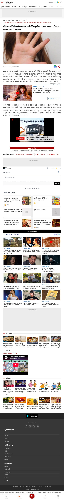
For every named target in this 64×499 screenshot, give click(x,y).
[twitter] (30, 426)
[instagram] (37, 426)
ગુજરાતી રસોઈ (7, 472)
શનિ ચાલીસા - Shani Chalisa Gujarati (32, 407)
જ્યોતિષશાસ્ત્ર (33, 7)
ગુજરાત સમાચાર (5, 7)
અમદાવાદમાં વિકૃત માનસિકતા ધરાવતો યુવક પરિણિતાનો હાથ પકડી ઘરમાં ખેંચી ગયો (32, 151)
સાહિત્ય (6, 475)
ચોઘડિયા (6, 459)
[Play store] (58, 2)
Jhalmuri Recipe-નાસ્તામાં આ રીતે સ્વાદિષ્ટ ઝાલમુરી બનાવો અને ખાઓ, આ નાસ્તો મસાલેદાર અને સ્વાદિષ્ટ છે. (56, 345)
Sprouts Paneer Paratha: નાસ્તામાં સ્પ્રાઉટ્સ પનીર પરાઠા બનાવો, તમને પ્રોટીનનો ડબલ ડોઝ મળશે (8, 345)
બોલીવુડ (24, 7)
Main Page (15, 486)
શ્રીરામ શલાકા (7, 457)
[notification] (61, 2)
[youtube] (33, 426)
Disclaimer (34, 486)
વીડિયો (8, 350)
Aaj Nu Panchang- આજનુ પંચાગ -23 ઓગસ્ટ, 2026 (20, 406)
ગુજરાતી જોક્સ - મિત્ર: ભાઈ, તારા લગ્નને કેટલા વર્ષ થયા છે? (31, 390)
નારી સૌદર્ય (7, 469)
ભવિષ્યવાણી (7, 448)
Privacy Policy (48, 486)
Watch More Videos (10, 353)
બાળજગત (6, 478)
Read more (20, 138)
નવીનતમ (8, 378)
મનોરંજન (42, 154)
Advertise (27, 486)
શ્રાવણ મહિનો (16, 7)
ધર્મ (57, 7)
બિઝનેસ (6, 441)
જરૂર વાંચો (9, 333)
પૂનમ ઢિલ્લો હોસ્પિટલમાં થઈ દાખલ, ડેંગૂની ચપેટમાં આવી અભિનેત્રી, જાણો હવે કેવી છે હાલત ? (8, 390)
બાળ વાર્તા (6, 480)
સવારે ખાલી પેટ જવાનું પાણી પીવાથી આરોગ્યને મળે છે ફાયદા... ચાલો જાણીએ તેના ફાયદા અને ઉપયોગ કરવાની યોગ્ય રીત (20, 345)
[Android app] (32, 416)
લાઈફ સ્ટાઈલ (43, 7)
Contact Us (40, 486)
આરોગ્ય (6, 466)
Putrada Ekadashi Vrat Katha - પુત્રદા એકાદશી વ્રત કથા (8, 406)
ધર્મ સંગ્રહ (51, 7)
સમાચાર (6, 433)
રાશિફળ (6, 451)
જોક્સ (36, 154)
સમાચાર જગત (6, 20)
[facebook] (26, 426)
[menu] (2, 2)
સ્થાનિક (6, 438)
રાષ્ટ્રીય (24, 20)
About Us (21, 486)
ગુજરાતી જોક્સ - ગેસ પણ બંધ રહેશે (56, 391)
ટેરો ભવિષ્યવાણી (8, 454)
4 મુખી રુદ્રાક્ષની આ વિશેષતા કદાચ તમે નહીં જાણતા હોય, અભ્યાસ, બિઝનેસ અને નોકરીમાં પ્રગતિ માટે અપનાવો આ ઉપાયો (44, 406)
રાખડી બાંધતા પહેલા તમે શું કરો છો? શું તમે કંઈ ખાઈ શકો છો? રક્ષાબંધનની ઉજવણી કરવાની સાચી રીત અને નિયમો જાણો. (56, 406)
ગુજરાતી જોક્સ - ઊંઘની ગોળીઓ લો (44, 391)
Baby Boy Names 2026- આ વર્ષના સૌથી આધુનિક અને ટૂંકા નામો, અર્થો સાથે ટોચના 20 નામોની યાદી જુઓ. (44, 345)
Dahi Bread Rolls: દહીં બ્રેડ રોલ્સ (32, 346)
